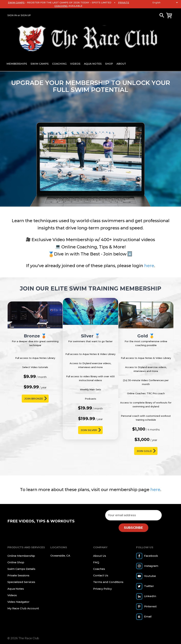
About (121, 63)
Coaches (99, 569)
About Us (99, 555)
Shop (109, 63)
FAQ (96, 562)
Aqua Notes (93, 63)
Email (148, 616)
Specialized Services (21, 582)
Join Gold (144, 451)
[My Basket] (169, 15)
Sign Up (26, 15)
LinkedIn (150, 596)
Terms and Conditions (108, 582)
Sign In (12, 15)
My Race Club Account (23, 608)
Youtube (150, 576)
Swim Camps (40, 63)
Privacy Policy (102, 588)
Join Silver (89, 430)
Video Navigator (18, 601)
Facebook (151, 555)
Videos (75, 63)
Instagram (151, 566)
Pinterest (150, 606)
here (149, 265)
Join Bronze (33, 398)
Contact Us (100, 575)
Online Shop (15, 562)
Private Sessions (18, 575)
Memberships (17, 63)
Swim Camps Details (21, 569)
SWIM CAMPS (16, 2)
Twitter (149, 586)
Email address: (133, 515)
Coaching (59, 63)
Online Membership (21, 555)
